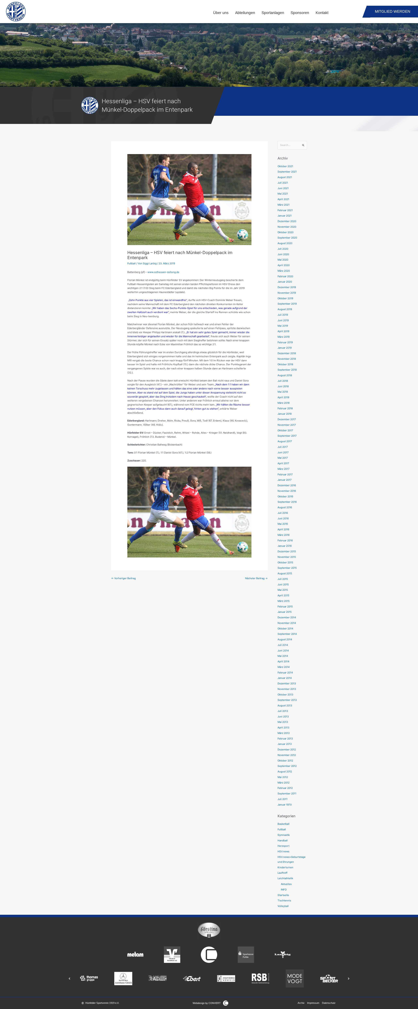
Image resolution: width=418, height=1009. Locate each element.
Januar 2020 (285, 281)
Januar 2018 (285, 413)
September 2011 (287, 793)
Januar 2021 (285, 215)
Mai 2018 (283, 391)
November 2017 (287, 424)
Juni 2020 (283, 254)
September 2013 (287, 699)
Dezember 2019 (287, 287)
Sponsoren (300, 13)
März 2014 (284, 667)
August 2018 (285, 375)
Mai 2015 (283, 589)
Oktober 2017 (285, 430)
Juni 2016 (283, 518)
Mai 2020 (283, 259)
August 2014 (285, 639)
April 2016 (283, 529)
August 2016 (285, 507)
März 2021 (283, 204)
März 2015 (283, 600)
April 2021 (283, 199)
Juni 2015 (283, 584)
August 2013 (285, 705)
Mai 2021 (283, 193)
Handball (283, 840)
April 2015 (283, 595)
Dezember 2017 (287, 419)
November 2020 (287, 226)
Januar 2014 (285, 677)
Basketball (283, 823)
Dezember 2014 (287, 617)
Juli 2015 (283, 578)
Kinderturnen (285, 867)
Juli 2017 (283, 446)
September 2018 (287, 369)
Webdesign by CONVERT (207, 1003)
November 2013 (287, 689)
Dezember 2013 (287, 683)
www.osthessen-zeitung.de (163, 272)
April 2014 (283, 661)
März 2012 (283, 782)
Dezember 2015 (287, 551)
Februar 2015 (285, 606)
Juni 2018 (283, 386)
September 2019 (287, 303)
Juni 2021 (283, 188)
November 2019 (287, 292)
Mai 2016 (283, 523)
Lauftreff (282, 872)
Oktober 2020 (285, 232)
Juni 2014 (283, 650)
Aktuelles (286, 884)
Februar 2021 (285, 210)
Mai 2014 (283, 655)
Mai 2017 (283, 457)
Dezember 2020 (287, 221)
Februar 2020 (285, 276)
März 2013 (284, 733)
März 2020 (284, 270)
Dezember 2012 (287, 749)
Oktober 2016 (285, 496)
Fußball (131, 263)
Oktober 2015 (285, 562)
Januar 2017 (285, 479)
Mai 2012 (283, 777)
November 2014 (287, 623)
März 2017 (283, 468)
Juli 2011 (283, 799)
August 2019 (285, 309)
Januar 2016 (285, 545)
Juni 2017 (283, 452)
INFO (284, 889)
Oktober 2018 (285, 364)
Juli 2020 (283, 248)
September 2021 (287, 171)
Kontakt (322, 13)
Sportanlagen (273, 13)
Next (348, 978)
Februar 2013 (285, 738)
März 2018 (283, 402)
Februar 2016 (285, 540)
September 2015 (287, 567)
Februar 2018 (285, 408)
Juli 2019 (283, 314)
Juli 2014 (283, 645)
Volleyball (283, 906)
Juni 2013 (283, 716)
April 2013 (283, 727)
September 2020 (287, 237)
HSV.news (283, 851)
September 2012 (287, 766)
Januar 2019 (285, 347)
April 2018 (283, 397)
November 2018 (287, 358)
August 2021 (285, 177)
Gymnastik (284, 834)
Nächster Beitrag (256, 578)
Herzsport (283, 845)
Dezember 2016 (287, 485)
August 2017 (285, 441)
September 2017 (287, 435)
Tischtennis (284, 900)
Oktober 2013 (285, 694)
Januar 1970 (285, 804)
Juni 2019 (283, 320)
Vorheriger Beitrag (123, 578)
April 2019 (283, 331)
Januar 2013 (285, 743)
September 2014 (287, 633)
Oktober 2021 (285, 166)
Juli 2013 (283, 711)
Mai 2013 (283, 721)
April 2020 (283, 265)
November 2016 (287, 490)
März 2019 (283, 336)
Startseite (283, 895)
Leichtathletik (285, 878)
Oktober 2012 (285, 760)
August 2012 (285, 771)
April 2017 (283, 463)
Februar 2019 (285, 342)
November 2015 (287, 556)
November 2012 (287, 755)
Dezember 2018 (287, 353)
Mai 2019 (283, 325)
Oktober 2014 (285, 628)
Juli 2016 (283, 512)
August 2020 (285, 243)
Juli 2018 (283, 380)
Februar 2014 (285, 672)
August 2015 (285, 573)
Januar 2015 (285, 611)
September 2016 (287, 501)
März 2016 (283, 534)
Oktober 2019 (285, 298)
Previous (69, 978)
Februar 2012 (285, 788)
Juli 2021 (283, 182)
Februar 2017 (285, 474)
